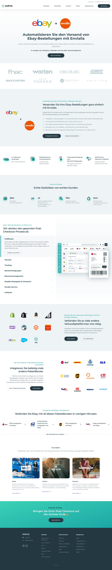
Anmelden (91, 1)
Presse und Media (64, 544)
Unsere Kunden (46, 551)
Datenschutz (63, 546)
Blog (77, 538)
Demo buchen (45, 557)
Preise (78, 6)
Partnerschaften (64, 552)
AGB (60, 549)
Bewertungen (80, 549)
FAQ (108, 1)
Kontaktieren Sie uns (100, 1)
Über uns (61, 538)
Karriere (61, 541)
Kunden (68, 6)
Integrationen (89, 6)
